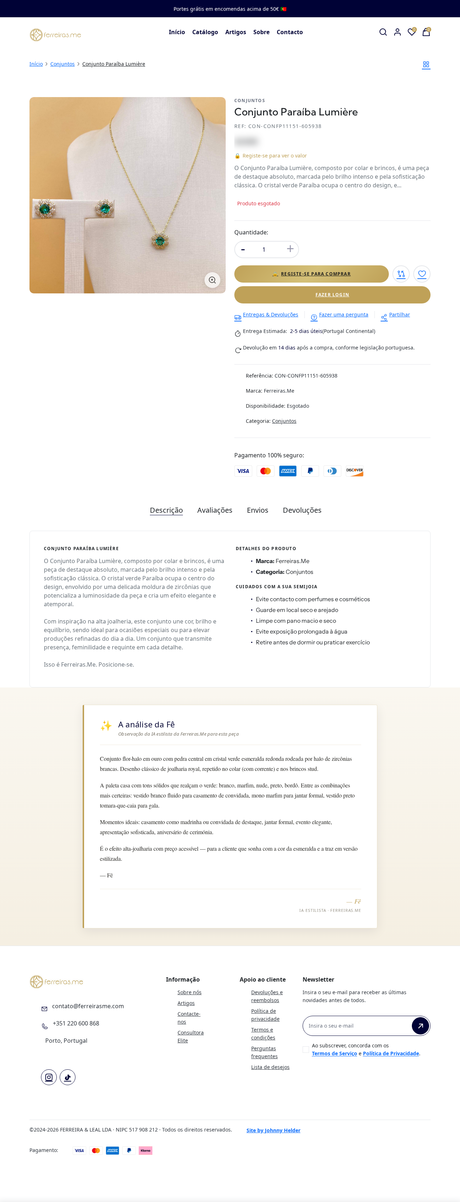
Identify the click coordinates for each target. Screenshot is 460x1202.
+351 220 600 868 (76, 1023)
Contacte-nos (189, 1017)
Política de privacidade (265, 1014)
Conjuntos (62, 63)
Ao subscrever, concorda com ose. (366, 1049)
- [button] (243, 248)
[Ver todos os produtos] (426, 64)
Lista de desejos (270, 1067)
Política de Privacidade (391, 1053)
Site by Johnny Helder (273, 1130)
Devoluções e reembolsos (267, 996)
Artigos (235, 32)
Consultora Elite (191, 1036)
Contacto (290, 32)
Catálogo (205, 32)
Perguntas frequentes (264, 1052)
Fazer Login (332, 295)
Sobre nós (190, 992)
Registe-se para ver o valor (270, 155)
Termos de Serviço (334, 1053)
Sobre (261, 32)
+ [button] (290, 248)
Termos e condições (263, 1033)
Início (177, 32)
